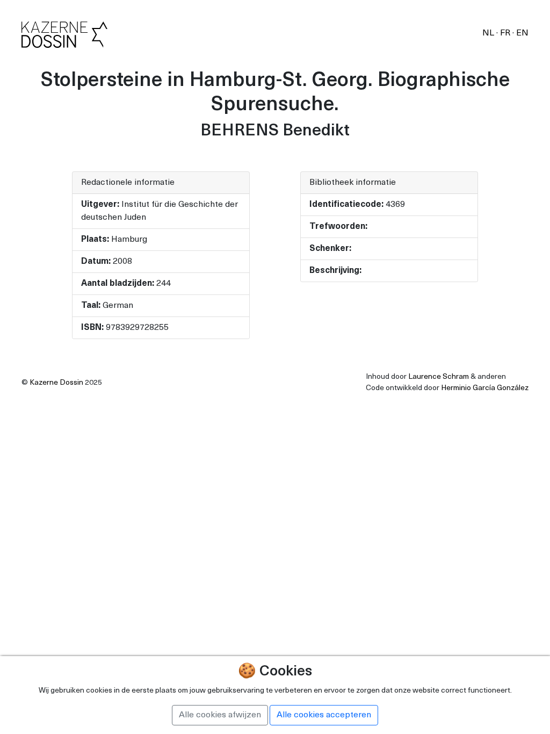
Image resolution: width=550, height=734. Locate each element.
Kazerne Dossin (56, 383)
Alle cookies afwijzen (220, 715)
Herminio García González (485, 388)
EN (522, 33)
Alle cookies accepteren (324, 715)
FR (506, 33)
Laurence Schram (438, 377)
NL (489, 33)
